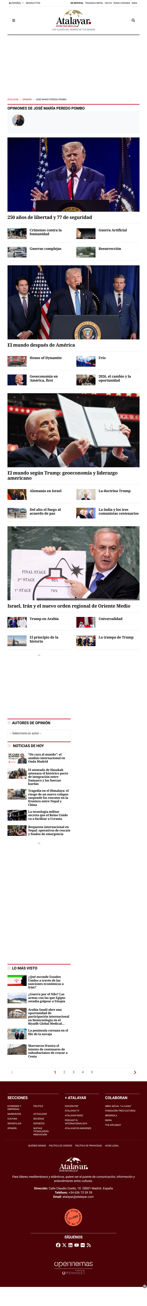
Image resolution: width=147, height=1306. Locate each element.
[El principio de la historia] (17, 641)
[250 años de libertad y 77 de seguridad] (73, 174)
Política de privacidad (88, 1145)
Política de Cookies (60, 1145)
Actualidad (40, 1114)
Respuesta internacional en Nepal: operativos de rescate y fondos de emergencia (49, 830)
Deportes (39, 1123)
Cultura (12, 1118)
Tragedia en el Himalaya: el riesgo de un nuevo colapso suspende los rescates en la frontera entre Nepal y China (48, 798)
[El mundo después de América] (73, 302)
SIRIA (134, 3)
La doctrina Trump (115, 491)
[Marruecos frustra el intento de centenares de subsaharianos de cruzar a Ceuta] (17, 1049)
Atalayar (12, 99)
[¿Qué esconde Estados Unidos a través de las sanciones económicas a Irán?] (17, 980)
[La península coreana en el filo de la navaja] (17, 1034)
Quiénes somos (37, 1145)
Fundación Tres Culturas (120, 1110)
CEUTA (108, 3)
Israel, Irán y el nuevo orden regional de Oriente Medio (68, 606)
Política (38, 1106)
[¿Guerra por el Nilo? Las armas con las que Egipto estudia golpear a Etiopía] (17, 997)
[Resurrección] (86, 252)
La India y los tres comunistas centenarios (119, 512)
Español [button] (16, 3)
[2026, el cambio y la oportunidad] (86, 380)
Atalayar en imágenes (78, 1128)
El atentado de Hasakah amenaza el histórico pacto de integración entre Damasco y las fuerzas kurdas (48, 777)
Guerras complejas (45, 249)
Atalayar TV (72, 1110)
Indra (108, 1120)
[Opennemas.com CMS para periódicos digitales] (73, 1268)
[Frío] (86, 361)
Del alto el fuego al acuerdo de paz (45, 512)
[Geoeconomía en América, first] (17, 380)
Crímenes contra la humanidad (46, 232)
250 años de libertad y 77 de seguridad (49, 217)
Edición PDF (71, 1106)
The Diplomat (113, 1125)
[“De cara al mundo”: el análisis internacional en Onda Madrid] (17, 758)
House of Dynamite (46, 358)
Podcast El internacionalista (76, 1122)
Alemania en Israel (45, 491)
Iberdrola (111, 1115)
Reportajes (14, 1123)
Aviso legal (112, 1145)
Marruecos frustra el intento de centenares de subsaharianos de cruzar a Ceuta (48, 1051)
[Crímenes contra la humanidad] (17, 233)
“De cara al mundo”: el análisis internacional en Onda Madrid (46, 758)
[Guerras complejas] (17, 252)
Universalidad (110, 619)
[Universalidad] (86, 622)
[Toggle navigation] (13, 20)
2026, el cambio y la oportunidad (115, 379)
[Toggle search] (133, 20)
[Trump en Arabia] (17, 622)
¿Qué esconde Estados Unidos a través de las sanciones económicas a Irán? (46, 982)
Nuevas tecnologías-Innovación (41, 1131)
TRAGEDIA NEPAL (94, 3)
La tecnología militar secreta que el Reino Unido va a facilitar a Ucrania (48, 815)
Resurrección (110, 249)
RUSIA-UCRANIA (122, 3)
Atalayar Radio (74, 1115)
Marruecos (14, 1114)
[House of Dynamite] (17, 361)
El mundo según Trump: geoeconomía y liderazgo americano (62, 475)
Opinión (27, 99)
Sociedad (38, 1118)
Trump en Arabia (44, 619)
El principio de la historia (44, 639)
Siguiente (135, 1072)
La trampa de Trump (116, 637)
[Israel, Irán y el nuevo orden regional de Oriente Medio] (73, 563)
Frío (102, 358)
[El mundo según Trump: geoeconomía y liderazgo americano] (73, 430)
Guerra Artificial (113, 230)
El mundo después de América (41, 345)
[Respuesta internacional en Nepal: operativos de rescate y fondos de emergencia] (17, 830)
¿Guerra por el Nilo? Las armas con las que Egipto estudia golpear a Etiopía (46, 997)
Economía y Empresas (14, 1108)
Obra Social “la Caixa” (118, 1106)
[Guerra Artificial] (86, 233)
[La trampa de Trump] (86, 641)
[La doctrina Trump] (86, 494)
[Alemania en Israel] (17, 494)
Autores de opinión (31, 723)
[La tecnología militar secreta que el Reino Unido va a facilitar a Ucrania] (17, 815)
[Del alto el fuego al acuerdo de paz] (17, 513)
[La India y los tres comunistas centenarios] (86, 513)
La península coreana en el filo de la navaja (48, 1032)
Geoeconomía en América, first (44, 379)
